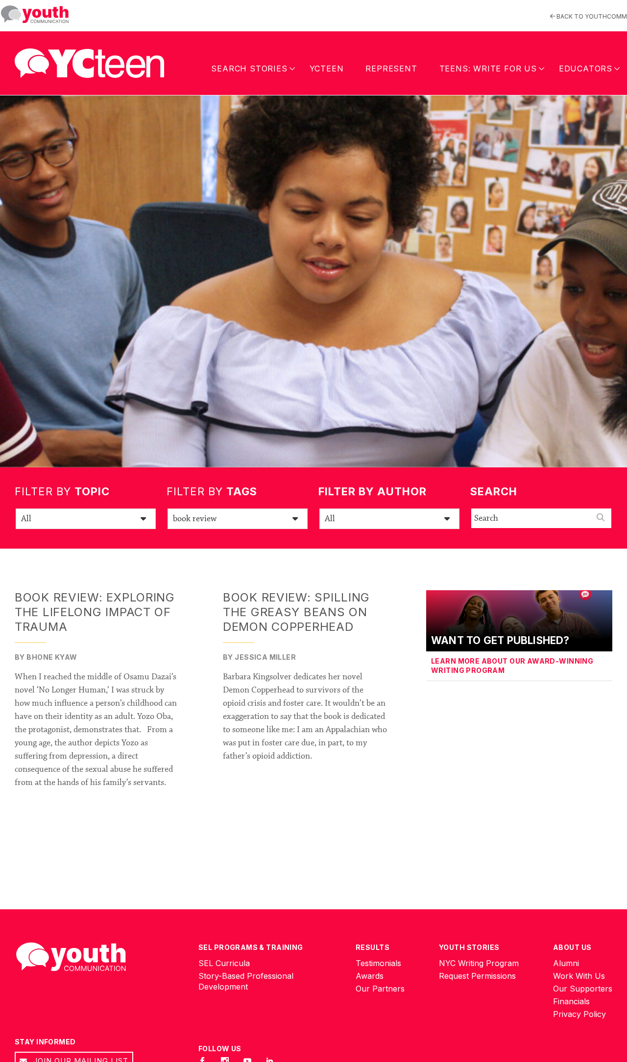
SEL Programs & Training (250, 947)
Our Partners (380, 988)
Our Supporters (582, 988)
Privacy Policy (579, 1014)
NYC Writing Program (479, 963)
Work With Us (579, 976)
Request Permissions (477, 976)
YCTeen (327, 68)
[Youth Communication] (35, 14)
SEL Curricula (224, 963)
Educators (585, 68)
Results (372, 947)
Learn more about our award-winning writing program (512, 666)
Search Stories (249, 68)
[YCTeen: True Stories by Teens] (89, 61)
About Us (572, 947)
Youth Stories (469, 947)
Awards (370, 976)
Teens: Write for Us (488, 68)
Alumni (566, 963)
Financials (571, 1001)
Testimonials (378, 963)
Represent (391, 68)
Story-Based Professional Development (245, 981)
